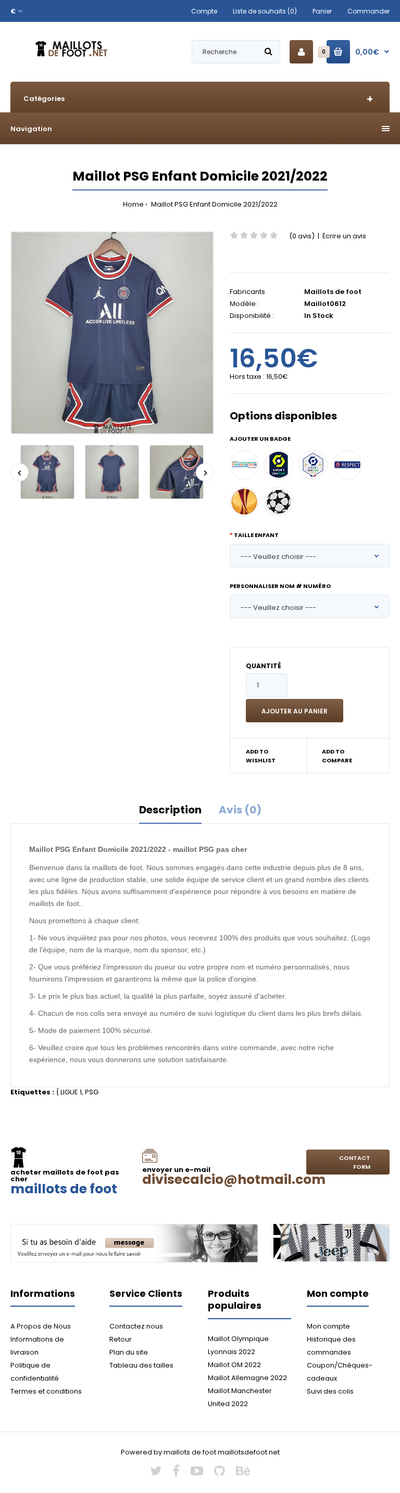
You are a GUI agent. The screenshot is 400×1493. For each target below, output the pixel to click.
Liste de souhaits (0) (265, 11)
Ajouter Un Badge (260, 439)
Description (170, 809)
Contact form (354, 1162)
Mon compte (328, 1326)
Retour (120, 1339)
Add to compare (337, 756)
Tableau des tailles (141, 1365)
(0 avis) (302, 236)
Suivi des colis (330, 1391)
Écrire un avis (344, 236)
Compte (204, 11)
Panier (322, 11)
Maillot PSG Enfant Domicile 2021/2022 (213, 204)
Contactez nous (136, 1326)
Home (133, 204)
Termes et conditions (46, 1391)
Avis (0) (240, 809)
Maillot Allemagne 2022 (247, 1378)
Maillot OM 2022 (234, 1365)
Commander (368, 11)
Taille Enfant (256, 535)
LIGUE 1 (71, 1092)
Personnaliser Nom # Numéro (280, 586)
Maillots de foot (332, 292)
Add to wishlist (261, 756)
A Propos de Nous (40, 1326)
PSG (91, 1092)
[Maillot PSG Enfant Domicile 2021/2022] (112, 332)
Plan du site (128, 1352)
